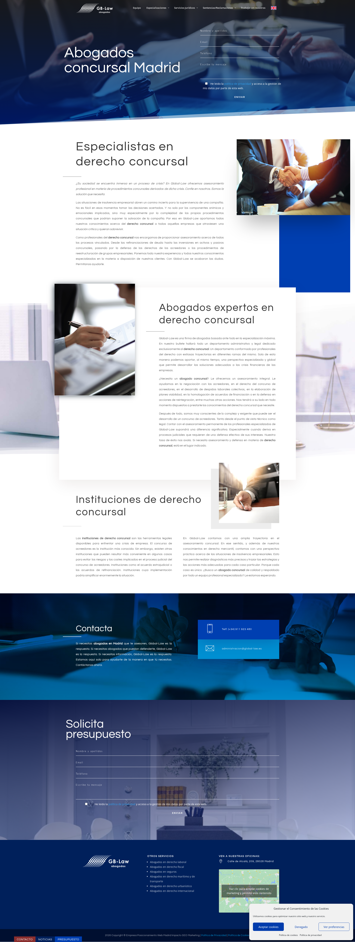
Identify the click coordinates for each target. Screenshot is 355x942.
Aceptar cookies (268, 927)
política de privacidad (237, 83)
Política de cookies (288, 935)
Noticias (45, 939)
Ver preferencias (334, 927)
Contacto (25, 939)
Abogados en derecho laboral (168, 862)
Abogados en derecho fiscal (167, 867)
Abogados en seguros (163, 871)
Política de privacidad (311, 935)
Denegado (301, 927)
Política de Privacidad (213, 935)
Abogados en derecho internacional (172, 891)
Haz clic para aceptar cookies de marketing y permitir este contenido (249, 891)
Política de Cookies (239, 935)
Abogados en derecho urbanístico (171, 886)
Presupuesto (68, 939)
